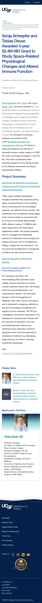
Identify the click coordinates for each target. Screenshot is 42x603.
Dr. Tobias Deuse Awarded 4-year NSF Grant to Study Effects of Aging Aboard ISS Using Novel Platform (26, 378)
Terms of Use (6, 590)
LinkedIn (23, 555)
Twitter (13, 555)
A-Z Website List (7, 582)
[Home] (20, 10)
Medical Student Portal (10, 527)
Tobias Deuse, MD (13, 436)
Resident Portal (7, 522)
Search (37, 2)
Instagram (18, 555)
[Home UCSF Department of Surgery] (21, 507)
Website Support (7, 545)
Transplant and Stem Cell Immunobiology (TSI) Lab (15, 143)
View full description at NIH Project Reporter (17, 260)
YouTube (28, 555)
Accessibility (6, 585)
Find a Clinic (6, 536)
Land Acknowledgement (9, 587)
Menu (28, 2)
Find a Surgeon (7, 540)
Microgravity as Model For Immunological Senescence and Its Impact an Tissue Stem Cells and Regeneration (21, 186)
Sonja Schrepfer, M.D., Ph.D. (14, 103)
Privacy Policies (7, 593)
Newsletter (6, 518)
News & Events (7, 23)
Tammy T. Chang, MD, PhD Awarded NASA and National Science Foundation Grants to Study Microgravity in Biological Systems (25, 396)
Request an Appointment (10, 531)
